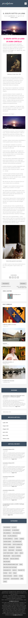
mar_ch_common (16, 555)
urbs (22, 578)
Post (10, 573)
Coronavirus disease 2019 (8, 449)
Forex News (11, 550)
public (14, 573)
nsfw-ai (14, 570)
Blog (5, 535)
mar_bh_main (7, 555)
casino (16, 538)
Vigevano (5, 343)
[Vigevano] (14, 334)
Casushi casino (7, 541)
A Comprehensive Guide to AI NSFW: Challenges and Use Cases (13, 504)
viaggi (5, 581)
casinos (22, 538)
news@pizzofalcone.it (14, 601)
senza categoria (8, 575)
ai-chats (14, 527)
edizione (18, 547)
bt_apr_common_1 (12, 535)
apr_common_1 (7, 533)
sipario (16, 17)
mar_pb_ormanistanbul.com (11, 564)
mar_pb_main (7, 561)
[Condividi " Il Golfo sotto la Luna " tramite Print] (18, 277)
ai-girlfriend (15, 530)
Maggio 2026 (6, 429)
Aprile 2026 (5, 432)
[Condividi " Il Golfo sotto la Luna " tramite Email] (15, 277)
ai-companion (7, 530)
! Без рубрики (7, 527)
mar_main (6, 558)
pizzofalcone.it (12, 16)
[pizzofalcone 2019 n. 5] (14, 353)
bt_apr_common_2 (8, 538)
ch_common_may (17, 541)
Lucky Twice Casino (8, 553)
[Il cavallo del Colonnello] (14, 372)
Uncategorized (15, 578)
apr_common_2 (16, 533)
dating (5, 547)
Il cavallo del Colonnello (8, 380)
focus (5, 550)
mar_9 (21, 553)
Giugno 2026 (5, 425)
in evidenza (19, 550)
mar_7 (16, 553)
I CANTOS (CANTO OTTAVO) (9, 324)
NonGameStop (7, 570)
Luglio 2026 (5, 422)
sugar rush (6, 578)
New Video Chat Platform (10, 567)
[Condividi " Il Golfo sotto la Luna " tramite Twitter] (12, 277)
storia (20, 575)
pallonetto (21, 570)
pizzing (5, 573)
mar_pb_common (14, 558)
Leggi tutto (17, 406)
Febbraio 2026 (6, 438)
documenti (12, 547)
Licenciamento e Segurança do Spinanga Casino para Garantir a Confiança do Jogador (14, 396)
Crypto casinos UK (17, 544)
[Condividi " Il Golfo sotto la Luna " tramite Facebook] (10, 277)
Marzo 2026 (5, 435)
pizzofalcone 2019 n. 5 (8, 362)
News (21, 564)
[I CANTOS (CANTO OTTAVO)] (14, 315)
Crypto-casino (7, 544)
